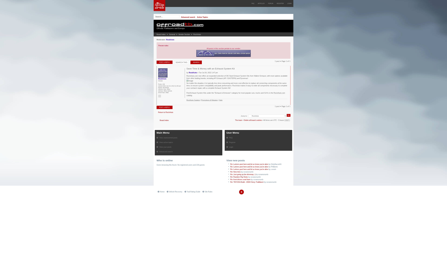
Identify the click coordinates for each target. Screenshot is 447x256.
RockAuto (197, 34)
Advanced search (188, 17)
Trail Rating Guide (193, 192)
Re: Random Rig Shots (239, 177)
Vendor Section (184, 34)
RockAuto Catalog (193, 100)
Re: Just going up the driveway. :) (243, 174)
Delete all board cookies (253, 120)
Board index (161, 34)
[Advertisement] (261, 26)
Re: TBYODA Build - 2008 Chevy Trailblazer (247, 182)
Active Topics (202, 17)
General (172, 34)
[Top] (286, 102)
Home (162, 192)
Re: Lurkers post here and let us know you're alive (249, 164)
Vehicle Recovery (175, 192)
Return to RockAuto (165, 112)
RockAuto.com (192, 76)
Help (220, 100)
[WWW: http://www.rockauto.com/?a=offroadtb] (159, 96)
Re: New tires (235, 172)
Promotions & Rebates (209, 100)
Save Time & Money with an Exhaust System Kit (210, 68)
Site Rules (208, 192)
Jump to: (244, 116)
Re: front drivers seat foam (240, 179)
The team (238, 120)
